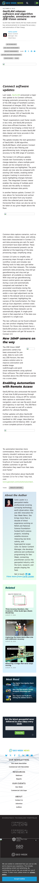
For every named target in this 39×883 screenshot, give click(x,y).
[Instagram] (19, 755)
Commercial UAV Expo (19, 790)
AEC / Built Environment (11, 47)
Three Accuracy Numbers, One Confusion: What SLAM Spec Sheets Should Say (18, 611)
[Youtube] (27, 755)
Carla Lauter (12, 32)
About (19, 797)
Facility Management (11, 51)
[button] (25, 51)
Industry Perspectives (14, 594)
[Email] (29, 574)
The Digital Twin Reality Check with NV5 (23, 684)
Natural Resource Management (11, 54)
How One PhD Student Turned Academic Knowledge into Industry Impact (23, 690)
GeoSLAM (16, 95)
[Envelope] (32, 755)
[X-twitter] (10, 755)
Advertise (19, 803)
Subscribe (19, 733)
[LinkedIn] (26, 574)
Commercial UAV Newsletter (19, 767)
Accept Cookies (19, 879)
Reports (19, 779)
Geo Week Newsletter (19, 763)
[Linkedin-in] (23, 755)
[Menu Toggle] (35, 3)
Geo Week (19, 787)
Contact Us (19, 800)
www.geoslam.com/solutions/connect (18, 482)
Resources (19, 772)
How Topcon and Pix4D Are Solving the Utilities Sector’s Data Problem (22, 697)
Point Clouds (9, 58)
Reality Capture (16, 487)
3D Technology (11, 44)
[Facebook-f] (15, 755)
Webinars (19, 775)
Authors (19, 807)
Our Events (19, 784)
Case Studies (12, 622)
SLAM (16, 58)
